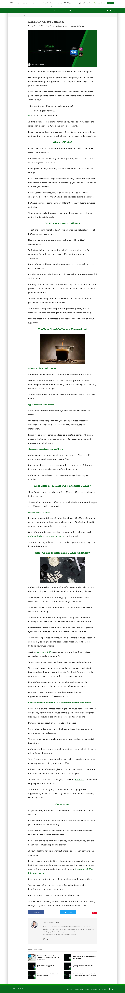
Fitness (56, 10)
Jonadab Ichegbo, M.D (77, 26)
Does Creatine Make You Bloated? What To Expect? (47, 974)
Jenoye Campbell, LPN (36, 26)
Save (95, 913)
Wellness (67, 10)
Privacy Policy (103, 989)
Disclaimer (94, 989)
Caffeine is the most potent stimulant (46, 536)
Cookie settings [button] (99, 3)
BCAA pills (79, 779)
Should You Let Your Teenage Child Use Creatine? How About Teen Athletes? (85, 974)
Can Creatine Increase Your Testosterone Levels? (45, 966)
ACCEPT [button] (110, 3)
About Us (69, 989)
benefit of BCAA (45, 652)
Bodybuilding (50, 26)
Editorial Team (79, 989)
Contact (87, 989)
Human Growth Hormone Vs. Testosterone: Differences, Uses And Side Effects (48, 957)
